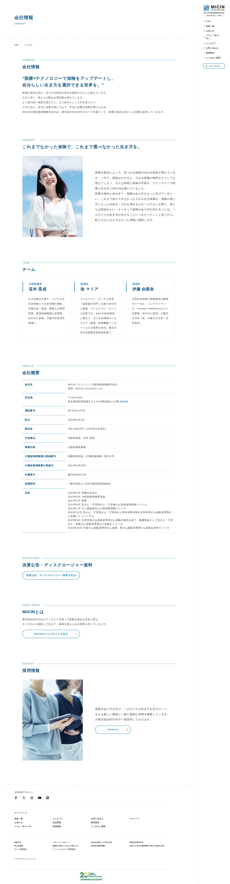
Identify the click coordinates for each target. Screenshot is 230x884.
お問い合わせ (212, 48)
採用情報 (57, 826)
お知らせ (210, 31)
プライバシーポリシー (61, 842)
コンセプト (211, 43)
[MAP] (124, 401)
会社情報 (57, 822)
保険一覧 (210, 26)
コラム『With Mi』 (212, 37)
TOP (208, 21)
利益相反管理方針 (136, 842)
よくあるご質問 (213, 58)
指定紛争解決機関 (98, 846)
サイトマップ (20, 813)
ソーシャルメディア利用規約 (64, 849)
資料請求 (210, 53)
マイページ (134, 819)
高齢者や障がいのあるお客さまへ (66, 846)
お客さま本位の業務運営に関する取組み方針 (146, 846)
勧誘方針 (17, 842)
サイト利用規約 (20, 849)
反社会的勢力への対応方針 (101, 842)
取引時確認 (18, 846)
